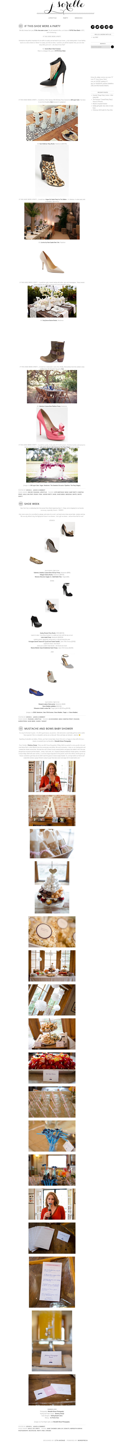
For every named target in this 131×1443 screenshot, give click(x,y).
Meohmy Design (32, 745)
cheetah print (68, 719)
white (75, 494)
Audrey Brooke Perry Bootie (48, 633)
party (65, 18)
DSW (34, 712)
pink (40, 494)
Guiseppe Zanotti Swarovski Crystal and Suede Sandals (44, 641)
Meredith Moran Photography (63, 741)
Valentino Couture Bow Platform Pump (49, 406)
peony (36, 494)
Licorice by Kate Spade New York (50, 242)
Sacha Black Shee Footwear (53, 49)
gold (25, 494)
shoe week (61, 494)
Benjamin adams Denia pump (47, 704)
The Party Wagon (75, 485)
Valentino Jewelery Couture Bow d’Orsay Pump (47, 572)
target (44, 721)
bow (66, 492)
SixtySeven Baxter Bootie (50, 320)
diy (34, 1428)
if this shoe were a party (42, 26)
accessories (53, 719)
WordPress (83, 1440)
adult (30, 1428)
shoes (38, 721)
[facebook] (93, 27)
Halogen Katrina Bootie (46, 574)
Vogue (41, 485)
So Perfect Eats (54, 1418)
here (51, 102)
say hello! (95, 37)
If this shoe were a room (41, 30)
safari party (47, 494)
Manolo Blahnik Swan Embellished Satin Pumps (44, 648)
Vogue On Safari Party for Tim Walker (56, 199)
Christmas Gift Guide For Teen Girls (103, 110)
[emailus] (111, 27)
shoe (54, 494)
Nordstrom (47, 485)
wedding (79, 18)
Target (64, 712)
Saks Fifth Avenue (48, 712)
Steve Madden (58, 712)
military (30, 494)
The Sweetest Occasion (57, 485)
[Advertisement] (102, 62)
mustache (32, 1430)
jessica (29, 490)
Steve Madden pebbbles (49, 706)
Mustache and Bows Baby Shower (48, 728)
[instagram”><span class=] (106, 27)
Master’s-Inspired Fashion (100, 103)
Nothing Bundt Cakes (57, 1415)
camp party (73, 492)
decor (30, 492)
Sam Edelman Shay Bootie (47, 144)
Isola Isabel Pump (46, 637)
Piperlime (67, 485)
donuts (67, 1428)
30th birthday (59, 492)
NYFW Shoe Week (75, 30)
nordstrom (22, 721)
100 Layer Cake (75, 100)
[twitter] (97, 27)
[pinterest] (102, 27)
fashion (36, 492)
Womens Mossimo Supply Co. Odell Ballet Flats (48, 577)
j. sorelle (65, 7)
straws (48, 1430)
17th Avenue (60, 1440)
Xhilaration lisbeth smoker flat (42, 708)
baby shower (52, 1428)
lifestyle (53, 18)
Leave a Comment (39, 490)
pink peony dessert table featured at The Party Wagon (55, 447)
